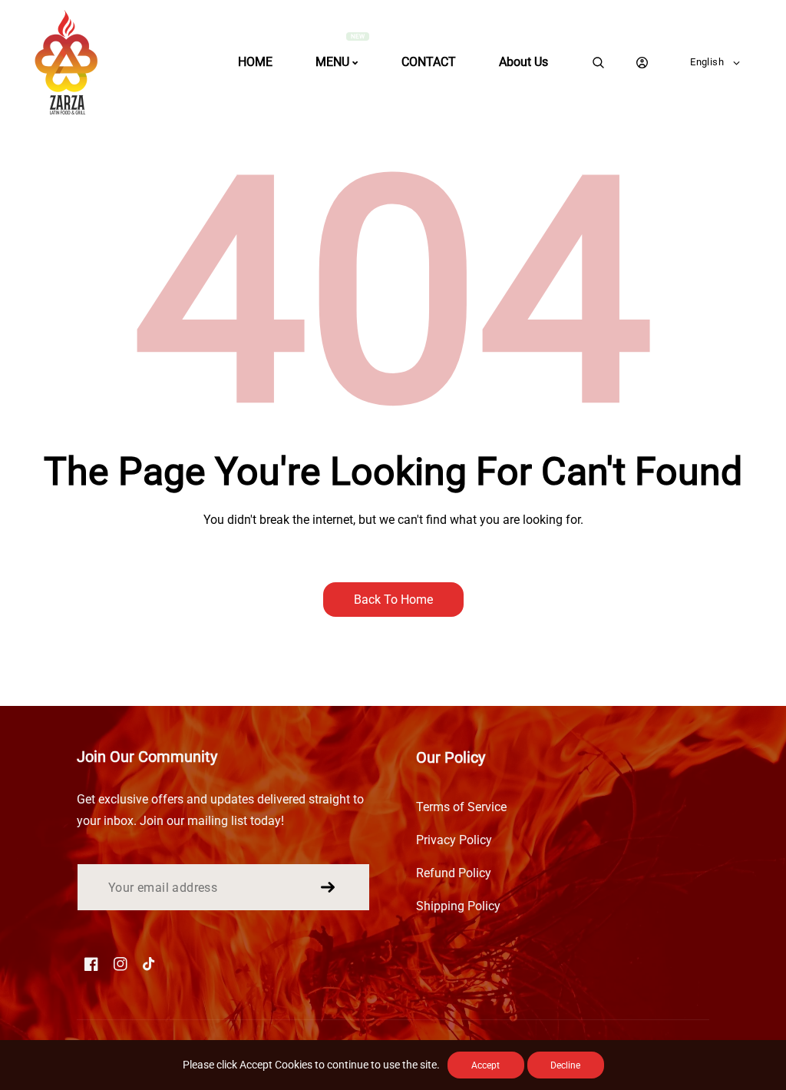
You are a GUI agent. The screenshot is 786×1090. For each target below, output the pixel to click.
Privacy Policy (454, 840)
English (707, 62)
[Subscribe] (328, 887)
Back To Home (393, 599)
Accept (485, 1065)
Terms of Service (461, 807)
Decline (565, 1065)
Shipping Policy (458, 906)
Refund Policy (453, 873)
